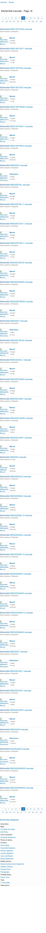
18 (23, 18)
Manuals (4, 2)
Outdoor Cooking (6, 866)
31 (42, 18)
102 (41, 21)
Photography (5, 872)
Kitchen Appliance (7, 850)
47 (14, 21)
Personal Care (6, 869)
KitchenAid (16, 29)
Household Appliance (8, 848)
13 (12, 18)
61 (21, 21)
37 (3, 21)
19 (27, 18)
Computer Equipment (8, 837)
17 (19, 18)
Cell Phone (4, 832)
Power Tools (5, 877)
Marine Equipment (7, 858)
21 (34, 18)
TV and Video (5, 882)
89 (33, 21)
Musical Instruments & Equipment (12, 864)
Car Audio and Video (8, 829)
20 (30, 18)
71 (25, 21)
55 (18, 21)
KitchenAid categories (9, 819)
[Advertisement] (23, 910)
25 (38, 18)
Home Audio (5, 845)
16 (15, 18)
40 (10, 21)
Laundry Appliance (7, 853)
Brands (11, 2)
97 (36, 21)
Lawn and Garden (7, 856)
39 (6, 21)
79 (29, 21)
